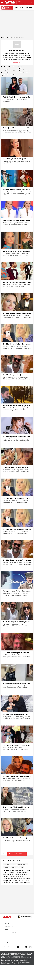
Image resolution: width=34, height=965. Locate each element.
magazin (14, 867)
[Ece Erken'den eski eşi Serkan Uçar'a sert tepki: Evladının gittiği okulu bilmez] (17, 487)
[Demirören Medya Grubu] (25, 917)
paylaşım (6, 867)
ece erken (7, 864)
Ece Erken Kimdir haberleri (16, 37)
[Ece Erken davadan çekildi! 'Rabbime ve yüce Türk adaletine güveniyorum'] (17, 641)
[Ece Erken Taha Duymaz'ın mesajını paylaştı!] (17, 827)
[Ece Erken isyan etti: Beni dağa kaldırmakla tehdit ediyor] (17, 333)
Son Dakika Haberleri (9, 926)
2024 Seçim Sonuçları (10, 930)
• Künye (14, 962)
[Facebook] (22, 947)
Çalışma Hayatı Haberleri (10, 933)
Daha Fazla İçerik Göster (17, 854)
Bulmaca (6, 939)
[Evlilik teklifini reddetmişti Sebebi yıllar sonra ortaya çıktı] (17, 178)
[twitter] (26, 947)
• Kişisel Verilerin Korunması (24, 962)
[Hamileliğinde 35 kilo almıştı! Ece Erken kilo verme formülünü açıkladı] (17, 240)
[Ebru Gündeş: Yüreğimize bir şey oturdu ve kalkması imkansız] (17, 796)
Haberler (3, 37)
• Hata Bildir (16, 963)
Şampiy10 (6, 942)
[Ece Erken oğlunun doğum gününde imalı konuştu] (17, 148)
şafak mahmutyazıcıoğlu (20, 864)
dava (21, 867)
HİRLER (6, 8)
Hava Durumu (7, 936)
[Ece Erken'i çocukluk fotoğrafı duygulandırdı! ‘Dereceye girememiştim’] (17, 425)
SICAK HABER (19, 7)
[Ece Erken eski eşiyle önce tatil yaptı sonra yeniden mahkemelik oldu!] (17, 703)
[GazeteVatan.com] (6, 917)
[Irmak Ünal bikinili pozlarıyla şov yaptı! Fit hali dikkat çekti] (17, 456)
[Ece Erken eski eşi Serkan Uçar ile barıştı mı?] (17, 734)
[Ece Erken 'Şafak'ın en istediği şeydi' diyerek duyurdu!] (17, 765)
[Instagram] (30, 947)
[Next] (18, 947)
